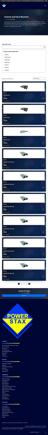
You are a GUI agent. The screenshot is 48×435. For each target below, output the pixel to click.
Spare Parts (4, 368)
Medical (3, 392)
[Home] (17, 321)
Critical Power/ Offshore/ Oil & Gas (9, 386)
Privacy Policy (4, 422)
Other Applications (5, 398)
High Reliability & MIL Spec (7, 351)
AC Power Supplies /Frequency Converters (10, 345)
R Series (7, 67)
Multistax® (7, 62)
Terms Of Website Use (18, 422)
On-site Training (5, 369)
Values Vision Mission (6, 410)
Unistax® (7, 70)
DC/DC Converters (5, 350)
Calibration (4, 365)
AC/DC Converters (5, 347)
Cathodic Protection (6, 395)
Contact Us (24, 295)
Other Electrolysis (5, 383)
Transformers (4, 356)
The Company (4, 406)
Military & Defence (5, 391)
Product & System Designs (7, 366)
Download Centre (5, 415)
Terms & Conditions (10, 422)
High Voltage (4, 353)
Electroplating (4, 381)
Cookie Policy (25, 422)
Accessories (4, 348)
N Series (7, 64)
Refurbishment (5, 371)
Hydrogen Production (6, 378)
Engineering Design (5, 407)
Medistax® (7, 59)
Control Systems (5, 394)
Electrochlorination (5, 380)
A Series (7, 54)
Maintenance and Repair (6, 363)
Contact (3, 417)
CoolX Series (8, 57)
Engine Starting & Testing (7, 388)
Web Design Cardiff (42, 432)
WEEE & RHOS (5, 414)
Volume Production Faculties (7, 412)
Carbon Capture (5, 385)
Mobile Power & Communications (8, 389)
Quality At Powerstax (6, 409)
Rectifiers (4, 354)
